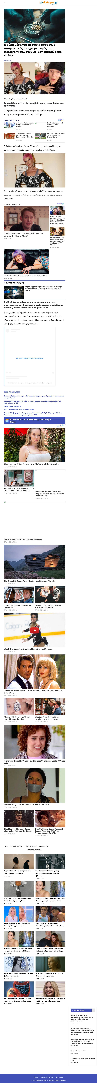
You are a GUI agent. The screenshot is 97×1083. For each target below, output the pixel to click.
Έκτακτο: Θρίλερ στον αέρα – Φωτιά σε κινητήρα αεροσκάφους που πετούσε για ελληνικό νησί (34, 397)
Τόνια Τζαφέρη (9, 99)
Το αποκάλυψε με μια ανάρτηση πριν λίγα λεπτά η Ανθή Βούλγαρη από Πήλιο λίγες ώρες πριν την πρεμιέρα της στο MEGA (33, 414)
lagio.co (63, 1080)
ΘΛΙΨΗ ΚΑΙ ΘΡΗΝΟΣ (30, 846)
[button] (35, 26)
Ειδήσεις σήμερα (12, 392)
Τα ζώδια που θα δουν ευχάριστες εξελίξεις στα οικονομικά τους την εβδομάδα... (47, 873)
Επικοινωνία (59, 1077)
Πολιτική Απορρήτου (47, 1077)
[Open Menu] (5, 3)
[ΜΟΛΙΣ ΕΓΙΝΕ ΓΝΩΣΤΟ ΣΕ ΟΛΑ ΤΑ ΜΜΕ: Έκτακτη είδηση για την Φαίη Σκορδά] (19, 914)
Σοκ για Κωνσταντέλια (12, 406)
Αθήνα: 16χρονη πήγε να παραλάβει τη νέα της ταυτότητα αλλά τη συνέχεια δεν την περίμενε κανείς (43, 288)
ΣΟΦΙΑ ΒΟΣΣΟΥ (43, 846)
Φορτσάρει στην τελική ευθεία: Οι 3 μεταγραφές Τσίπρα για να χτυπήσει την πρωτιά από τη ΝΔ (32, 402)
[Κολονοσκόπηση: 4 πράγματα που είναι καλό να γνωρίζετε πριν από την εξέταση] (19, 989)
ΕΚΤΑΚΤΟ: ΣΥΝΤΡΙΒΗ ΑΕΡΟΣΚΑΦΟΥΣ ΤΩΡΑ (19, 410)
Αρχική (36, 1077)
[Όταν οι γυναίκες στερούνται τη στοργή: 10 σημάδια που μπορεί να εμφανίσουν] (50, 989)
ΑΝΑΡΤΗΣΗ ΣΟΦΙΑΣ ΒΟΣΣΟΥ (13, 846)
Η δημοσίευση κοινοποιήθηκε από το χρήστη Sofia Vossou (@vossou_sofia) (29, 383)
